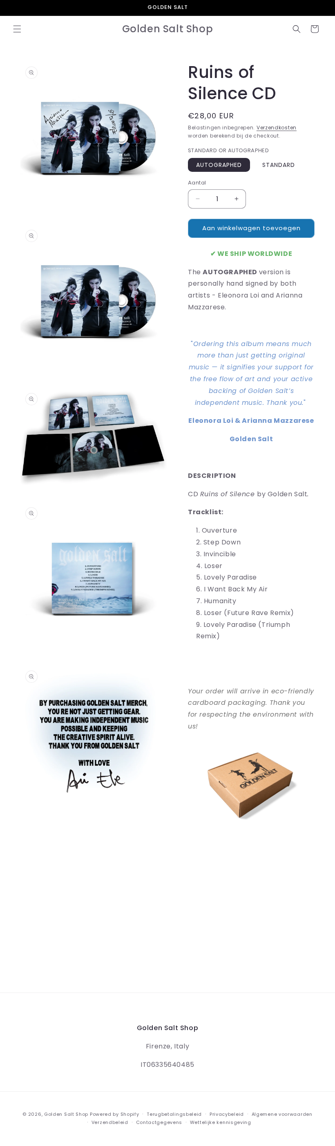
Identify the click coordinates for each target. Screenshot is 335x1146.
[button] (17, 29)
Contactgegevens (159, 1122)
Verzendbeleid (110, 1122)
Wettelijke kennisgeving (220, 1122)
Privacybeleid (227, 1114)
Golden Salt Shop (66, 1114)
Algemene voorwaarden (282, 1114)
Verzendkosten (277, 127)
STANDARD (278, 165)
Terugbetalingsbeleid (174, 1114)
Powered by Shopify (114, 1114)
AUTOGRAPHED (219, 165)
